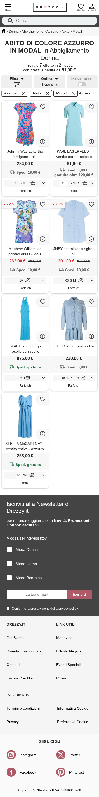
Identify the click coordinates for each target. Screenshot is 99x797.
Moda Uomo (26, 563)
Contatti (13, 664)
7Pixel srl (42, 790)
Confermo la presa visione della (45, 608)
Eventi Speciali (68, 664)
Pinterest (76, 772)
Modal (61, 93)
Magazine (64, 638)
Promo (61, 678)
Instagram (28, 755)
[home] (4, 31)
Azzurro (10, 93)
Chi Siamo (15, 638)
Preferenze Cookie (72, 722)
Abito (36, 93)
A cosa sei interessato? (27, 538)
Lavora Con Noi (20, 678)
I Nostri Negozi (68, 651)
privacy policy (68, 608)
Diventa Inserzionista (24, 651)
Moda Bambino (29, 578)
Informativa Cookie (72, 708)
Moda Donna (27, 549)
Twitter (74, 755)
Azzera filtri (88, 93)
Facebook (28, 772)
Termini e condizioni (23, 708)
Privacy (13, 722)
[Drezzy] (50, 7)
